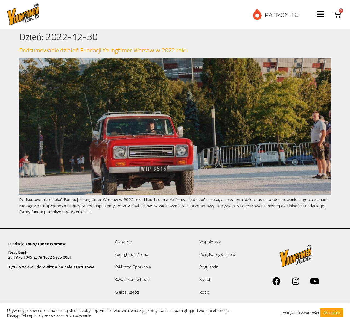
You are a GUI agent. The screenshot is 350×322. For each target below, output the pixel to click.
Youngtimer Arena (131, 254)
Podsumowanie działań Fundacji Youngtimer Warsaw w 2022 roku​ (103, 50)
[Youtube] (315, 281)
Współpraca (210, 241)
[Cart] (337, 14)
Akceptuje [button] (331, 312)
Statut (205, 279)
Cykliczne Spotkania (133, 267)
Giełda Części (127, 292)
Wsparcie (123, 241)
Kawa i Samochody (132, 279)
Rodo (204, 292)
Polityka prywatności (218, 254)
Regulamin (208, 267)
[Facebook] (276, 281)
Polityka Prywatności (300, 312)
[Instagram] (295, 281)
